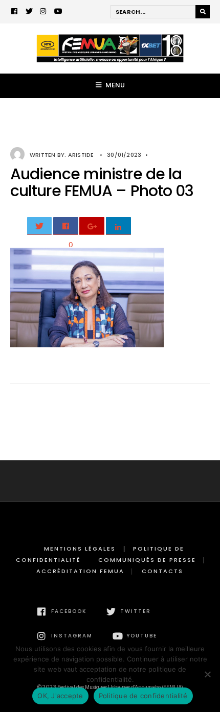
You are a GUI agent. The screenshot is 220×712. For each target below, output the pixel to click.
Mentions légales (80, 548)
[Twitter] (29, 12)
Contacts (162, 571)
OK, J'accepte (60, 696)
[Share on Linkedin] (118, 226)
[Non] (207, 674)
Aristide (81, 155)
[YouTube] (57, 12)
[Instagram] (43, 12)
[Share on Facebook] (65, 226)
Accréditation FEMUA (80, 571)
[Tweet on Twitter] (39, 226)
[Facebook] (14, 12)
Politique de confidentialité (143, 696)
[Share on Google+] (91, 226)
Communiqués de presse (147, 560)
